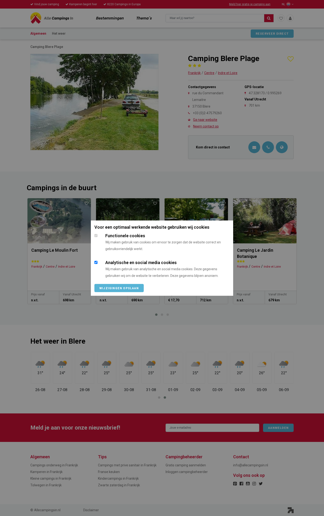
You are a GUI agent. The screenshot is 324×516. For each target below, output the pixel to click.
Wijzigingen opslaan (119, 288)
